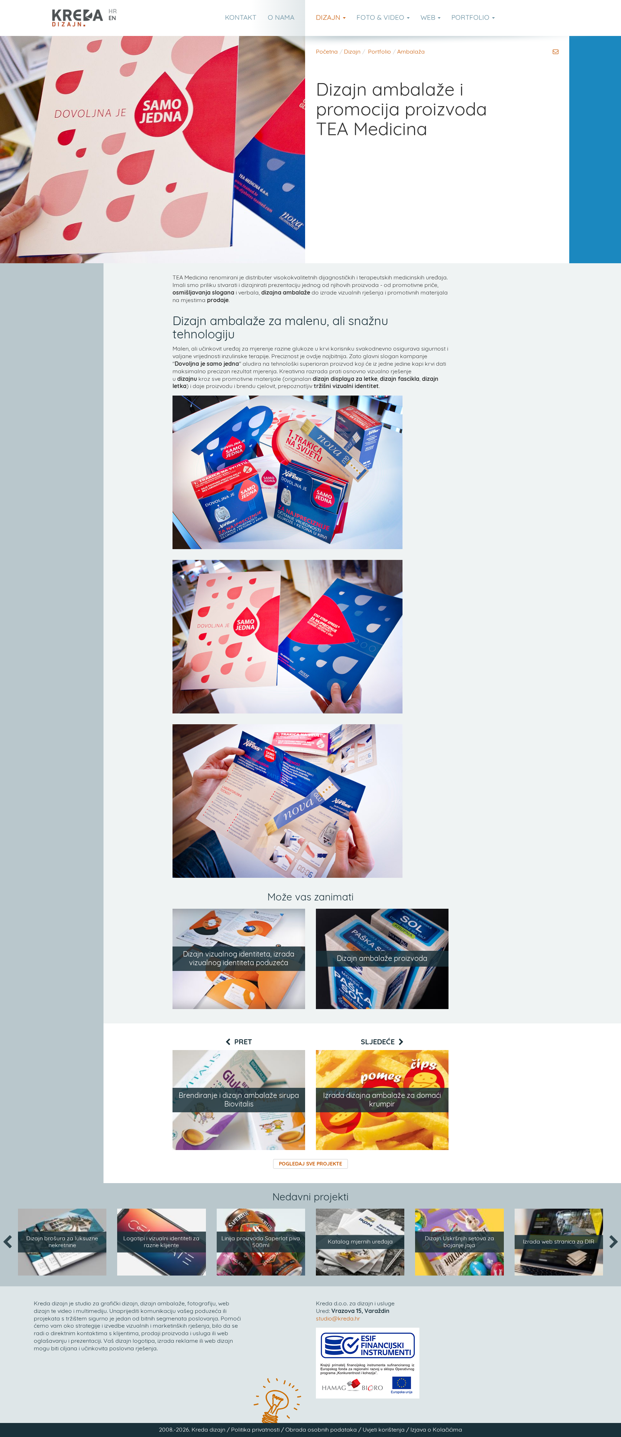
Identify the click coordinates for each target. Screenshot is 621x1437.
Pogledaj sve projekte (310, 1164)
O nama (281, 17)
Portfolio (471, 17)
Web (428, 17)
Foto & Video (381, 17)
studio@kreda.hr (338, 1319)
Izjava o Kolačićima (436, 1430)
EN (112, 18)
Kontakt (240, 17)
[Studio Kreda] (77, 18)
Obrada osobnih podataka (321, 1430)
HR (113, 11)
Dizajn (329, 17)
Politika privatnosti (255, 1430)
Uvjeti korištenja (384, 1430)
